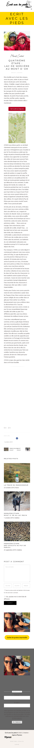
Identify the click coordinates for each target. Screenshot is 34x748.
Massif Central (17, 56)
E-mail (17, 702)
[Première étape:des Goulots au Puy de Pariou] (17, 531)
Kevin (17, 487)
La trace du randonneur (16, 485)
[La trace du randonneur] (17, 473)
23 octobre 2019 (9, 487)
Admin (17, 744)
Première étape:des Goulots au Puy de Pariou (15, 545)
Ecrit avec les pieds (11, 732)
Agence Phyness (17, 735)
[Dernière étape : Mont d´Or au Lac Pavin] (17, 501)
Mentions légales (17, 741)
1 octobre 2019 (8, 442)
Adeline (7, 435)
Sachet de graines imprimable (17, 637)
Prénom (17, 695)
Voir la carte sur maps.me (17, 109)
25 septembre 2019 (10, 550)
